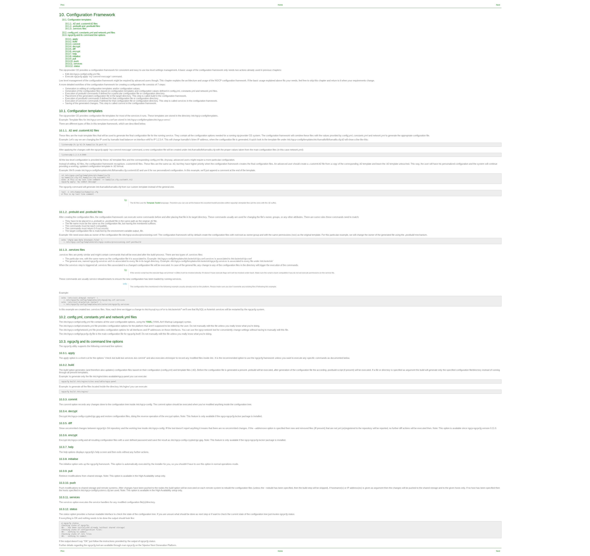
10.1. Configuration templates (76, 19)
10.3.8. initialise (72, 56)
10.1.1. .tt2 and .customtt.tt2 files (81, 23)
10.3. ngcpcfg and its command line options (83, 35)
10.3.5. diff (70, 49)
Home (280, 5)
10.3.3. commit (72, 44)
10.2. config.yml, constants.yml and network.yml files (88, 32)
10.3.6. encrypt (72, 51)
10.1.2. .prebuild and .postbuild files (82, 26)
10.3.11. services (73, 63)
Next (498, 5)
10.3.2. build (71, 41)
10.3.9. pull (70, 58)
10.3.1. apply (71, 39)
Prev (62, 5)
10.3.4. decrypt (72, 46)
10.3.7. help (71, 54)
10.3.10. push (72, 61)
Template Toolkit (153, 203)
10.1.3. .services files (75, 28)
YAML (149, 322)
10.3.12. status (72, 66)
